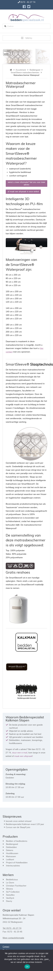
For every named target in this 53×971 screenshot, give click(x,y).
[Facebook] (24, 6)
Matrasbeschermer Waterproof (26, 75)
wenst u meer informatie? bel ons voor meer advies (26, 183)
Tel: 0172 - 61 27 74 (12, 928)
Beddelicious (12, 879)
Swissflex (10, 895)
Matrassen (11, 856)
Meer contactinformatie (13, 938)
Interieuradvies (13, 865)
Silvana (9, 889)
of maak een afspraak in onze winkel (23, 191)
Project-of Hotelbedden (17, 862)
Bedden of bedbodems (16, 841)
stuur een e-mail (19, 752)
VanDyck (10, 898)
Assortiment (21, 70)
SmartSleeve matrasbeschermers (25, 72)
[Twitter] (28, 6)
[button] (26, 38)
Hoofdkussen (12, 853)
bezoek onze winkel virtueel (18, 821)
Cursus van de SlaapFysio (18, 827)
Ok (27, 967)
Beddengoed (35, 70)
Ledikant (10, 859)
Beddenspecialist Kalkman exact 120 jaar (25, 824)
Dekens (9, 850)
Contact (6, 947)
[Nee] (49, 960)
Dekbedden (11, 847)
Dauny (9, 901)
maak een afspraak (23, 756)
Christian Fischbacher (16, 885)
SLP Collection (13, 892)
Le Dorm (10, 882)
